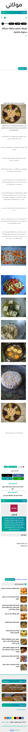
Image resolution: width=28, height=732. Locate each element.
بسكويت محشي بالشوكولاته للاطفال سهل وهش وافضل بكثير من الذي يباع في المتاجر (10, 641)
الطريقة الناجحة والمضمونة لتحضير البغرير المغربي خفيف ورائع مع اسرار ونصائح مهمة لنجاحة (10, 607)
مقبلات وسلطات (13, 467)
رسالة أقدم (18, 579)
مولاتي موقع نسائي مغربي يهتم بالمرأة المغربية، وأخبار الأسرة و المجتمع (14, 726)
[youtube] (18, 718)
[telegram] (10, 718)
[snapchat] (13, 718)
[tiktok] (15, 718)
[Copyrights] (12, 730)
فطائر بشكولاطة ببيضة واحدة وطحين (10, 588)
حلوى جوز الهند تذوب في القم (12, 613)
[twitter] (20, 718)
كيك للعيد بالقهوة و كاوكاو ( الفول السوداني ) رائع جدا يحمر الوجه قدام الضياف (10, 649)
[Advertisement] (14, 51)
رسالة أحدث (24, 579)
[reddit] (5, 718)
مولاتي (6, 467)
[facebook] (22, 718)
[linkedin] (8, 718)
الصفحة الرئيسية (10, 579)
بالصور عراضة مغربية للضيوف (12, 622)
